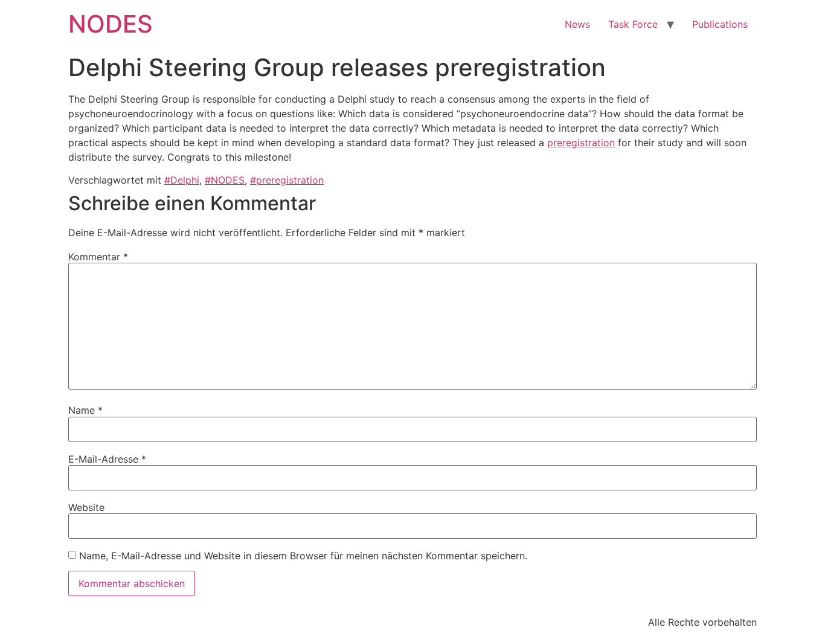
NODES (110, 24)
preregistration (581, 142)
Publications (720, 24)
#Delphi (181, 180)
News (577, 24)
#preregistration (287, 180)
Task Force (633, 24)
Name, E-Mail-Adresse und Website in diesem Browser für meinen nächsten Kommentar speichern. (303, 555)
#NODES (225, 180)
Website (86, 507)
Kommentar (98, 257)
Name (85, 410)
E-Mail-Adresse (107, 459)
